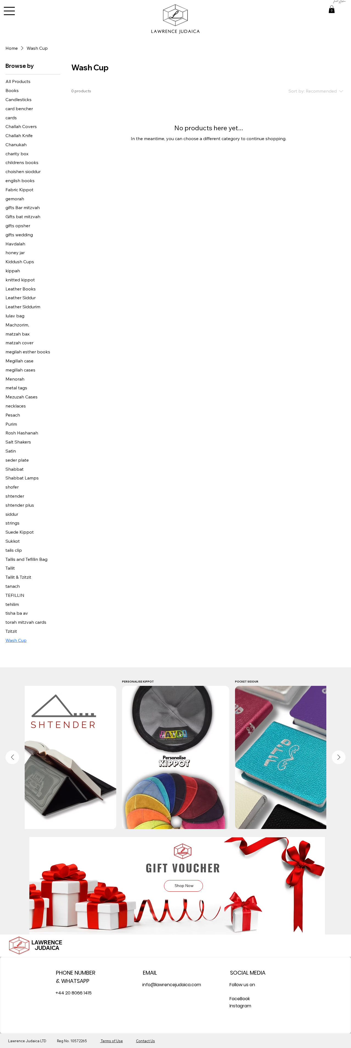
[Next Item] (339, 757)
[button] (332, 9)
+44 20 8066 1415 (73, 993)
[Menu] (9, 10)
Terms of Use (111, 1041)
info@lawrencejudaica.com (171, 985)
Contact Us (145, 1041)
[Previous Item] (12, 757)
